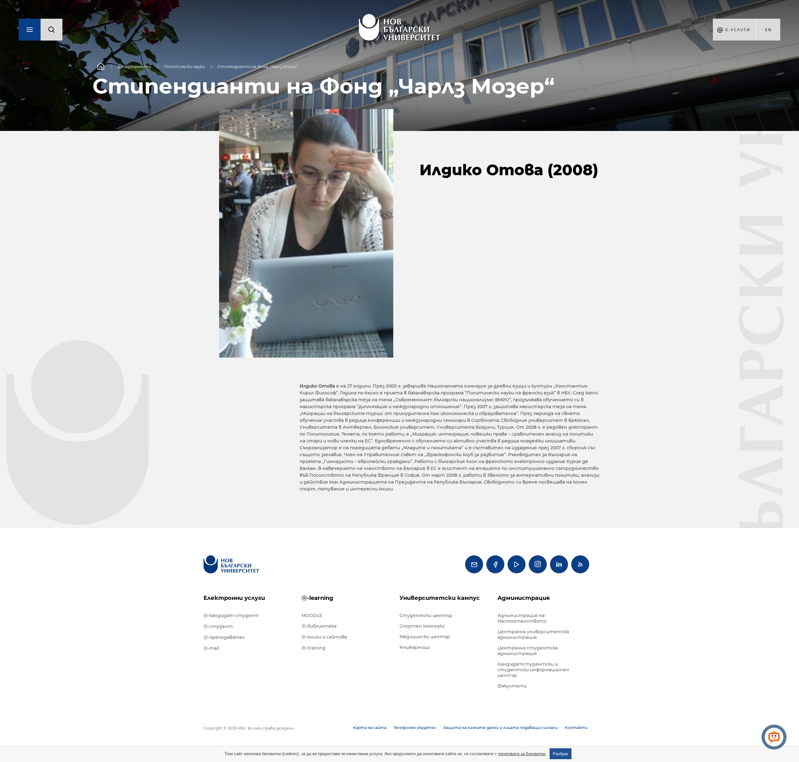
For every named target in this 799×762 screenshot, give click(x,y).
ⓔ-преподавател (224, 637)
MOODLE (311, 615)
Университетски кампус (440, 598)
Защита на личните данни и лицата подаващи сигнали (500, 727)
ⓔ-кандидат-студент (231, 615)
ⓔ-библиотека (318, 626)
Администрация (524, 598)
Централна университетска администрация (533, 634)
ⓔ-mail (211, 648)
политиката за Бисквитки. (522, 753)
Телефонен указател (415, 727)
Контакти (576, 727)
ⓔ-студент (218, 626)
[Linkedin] (559, 564)
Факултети (512, 686)
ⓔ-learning (317, 598)
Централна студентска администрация (528, 650)
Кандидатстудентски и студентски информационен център (533, 669)
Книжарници (415, 647)
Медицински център (425, 636)
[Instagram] (538, 564)
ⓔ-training (313, 648)
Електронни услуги (234, 598)
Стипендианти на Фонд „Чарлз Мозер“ (257, 66)
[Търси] (51, 30)
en (768, 29)
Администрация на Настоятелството (522, 618)
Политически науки (184, 66)
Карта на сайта (369, 727)
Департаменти (134, 66)
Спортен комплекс (422, 626)
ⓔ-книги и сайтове (324, 637)
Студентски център (426, 615)
